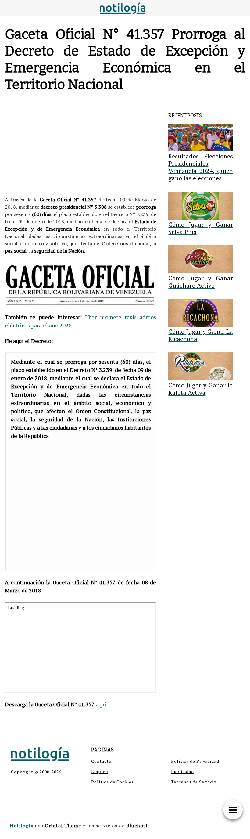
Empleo (99, 771)
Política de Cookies (112, 782)
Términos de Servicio (193, 782)
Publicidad (182, 771)
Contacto (101, 761)
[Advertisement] (80, 145)
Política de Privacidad (195, 761)
